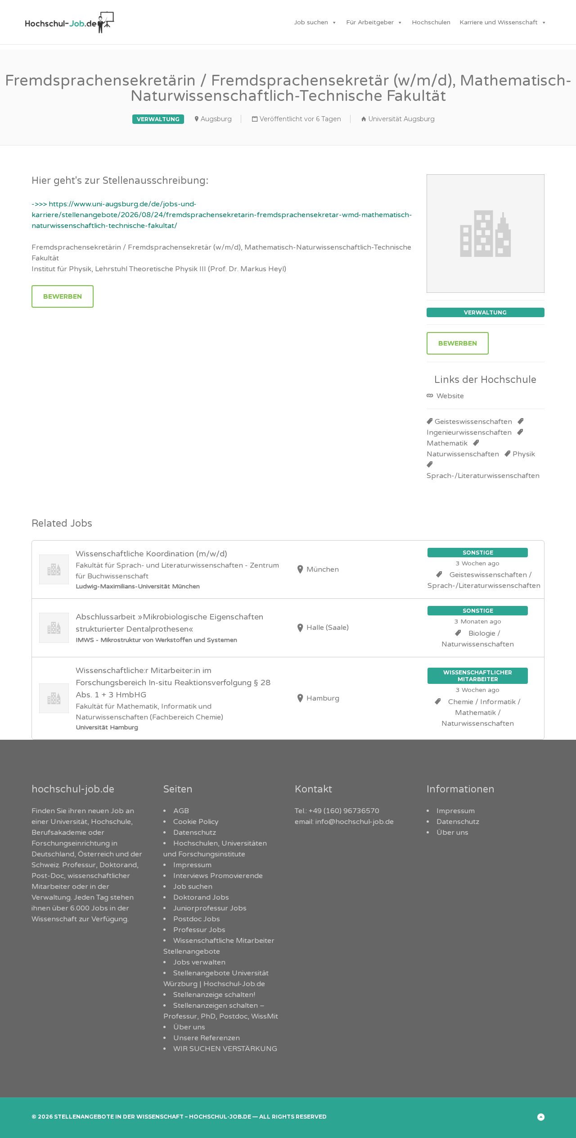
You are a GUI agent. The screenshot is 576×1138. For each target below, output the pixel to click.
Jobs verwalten (199, 962)
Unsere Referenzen (206, 1037)
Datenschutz (194, 832)
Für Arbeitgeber (370, 22)
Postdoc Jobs (196, 919)
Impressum (192, 864)
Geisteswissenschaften (473, 421)
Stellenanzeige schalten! (214, 994)
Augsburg (216, 119)
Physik (524, 454)
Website (449, 396)
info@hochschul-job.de (354, 821)
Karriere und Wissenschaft (498, 22)
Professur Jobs (199, 929)
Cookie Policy (196, 821)
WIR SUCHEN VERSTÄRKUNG (225, 1048)
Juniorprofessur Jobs (210, 908)
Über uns (189, 1027)
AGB (181, 810)
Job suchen (311, 22)
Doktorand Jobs (201, 897)
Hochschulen (431, 22)
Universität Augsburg (401, 119)
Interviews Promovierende (218, 875)
